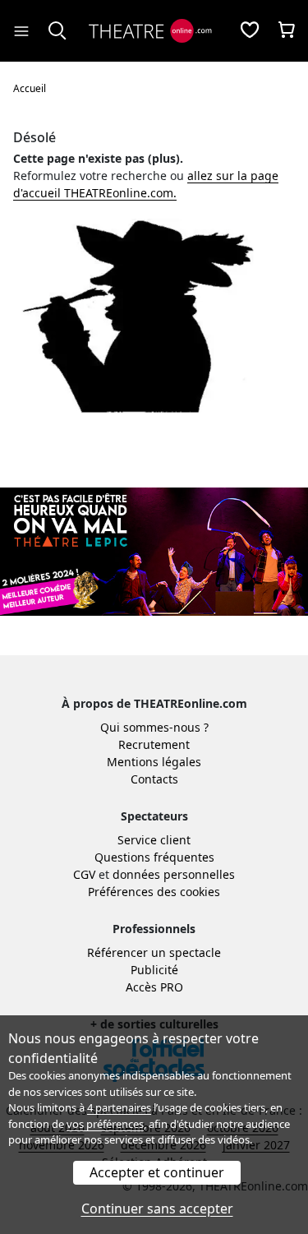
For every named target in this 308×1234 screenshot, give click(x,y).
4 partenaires (119, 1107)
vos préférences (105, 1123)
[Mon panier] (286, 31)
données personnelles (174, 874)
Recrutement (154, 744)
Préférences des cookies (154, 891)
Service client (154, 840)
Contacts (154, 779)
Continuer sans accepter (157, 1208)
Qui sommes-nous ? (154, 727)
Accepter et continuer (157, 1172)
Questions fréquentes (154, 857)
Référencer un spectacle (154, 952)
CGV (84, 874)
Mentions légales (154, 762)
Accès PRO (154, 987)
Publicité (154, 969)
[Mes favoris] (250, 31)
